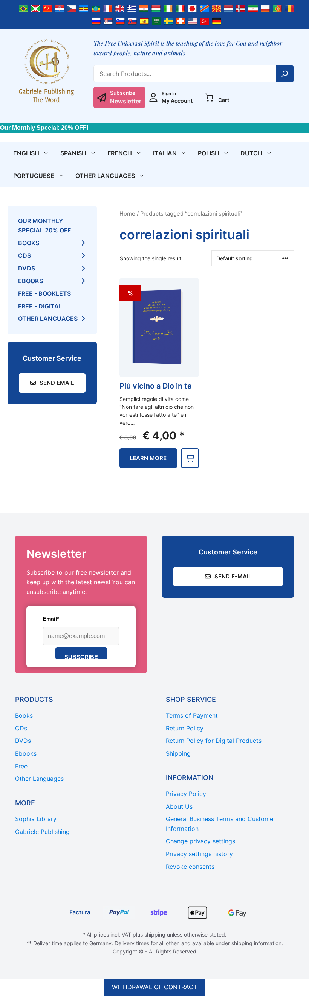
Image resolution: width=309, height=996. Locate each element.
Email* (51, 619)
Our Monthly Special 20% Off (44, 225)
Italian (165, 153)
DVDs (26, 268)
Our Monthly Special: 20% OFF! (44, 127)
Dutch (251, 153)
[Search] (285, 73)
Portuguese (33, 175)
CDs (24, 255)
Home (127, 213)
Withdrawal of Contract (154, 987)
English (26, 153)
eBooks (30, 281)
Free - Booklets (44, 293)
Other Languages (105, 175)
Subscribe (81, 656)
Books (28, 243)
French (119, 153)
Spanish (73, 153)
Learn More (148, 458)
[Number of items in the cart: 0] (209, 97)
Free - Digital (40, 306)
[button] (190, 458)
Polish (208, 153)
